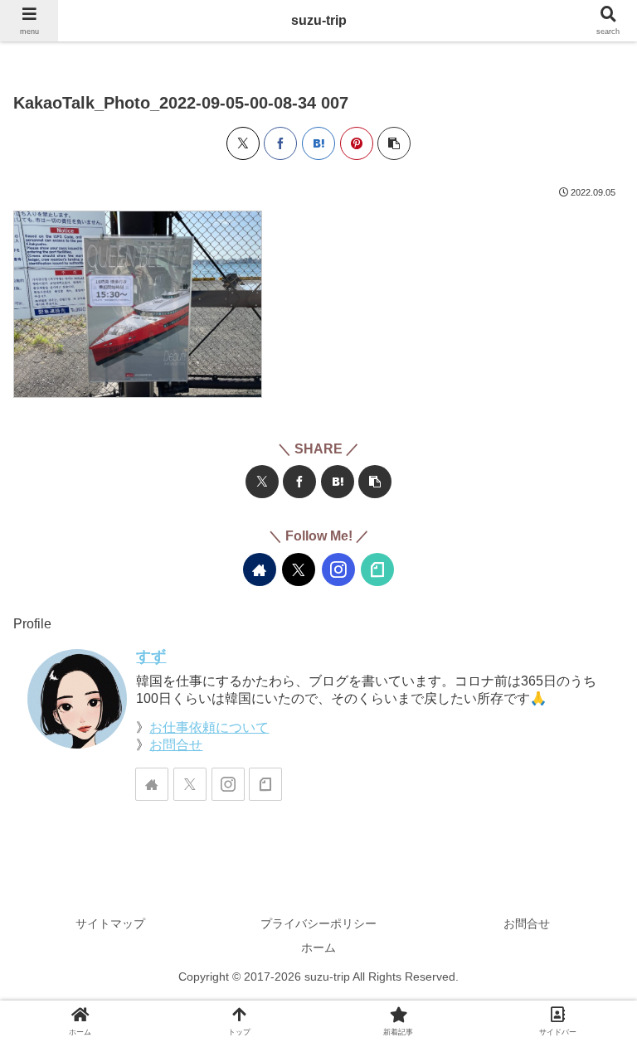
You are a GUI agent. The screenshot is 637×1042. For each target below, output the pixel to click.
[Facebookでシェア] (280, 143)
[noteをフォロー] (377, 569)
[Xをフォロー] (298, 569)
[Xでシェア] (243, 143)
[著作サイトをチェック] (259, 569)
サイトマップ (110, 923)
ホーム (318, 947)
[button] (394, 143)
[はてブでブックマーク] (318, 143)
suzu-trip (319, 20)
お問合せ (175, 745)
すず (151, 656)
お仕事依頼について (209, 727)
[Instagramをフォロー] (338, 569)
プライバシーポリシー (318, 923)
